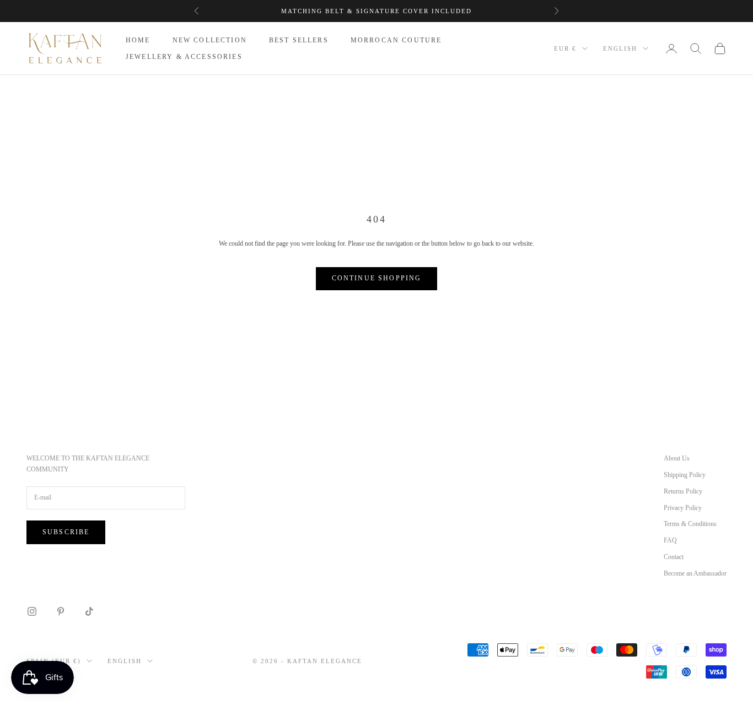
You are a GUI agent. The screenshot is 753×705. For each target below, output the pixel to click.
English (620, 48)
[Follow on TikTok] (89, 611)
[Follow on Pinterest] (60, 611)
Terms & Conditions (690, 524)
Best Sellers (299, 40)
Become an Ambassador (695, 573)
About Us (677, 458)
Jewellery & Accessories (184, 57)
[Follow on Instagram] (31, 611)
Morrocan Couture (396, 40)
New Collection (210, 40)
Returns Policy (683, 491)
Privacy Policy (683, 508)
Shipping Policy (685, 475)
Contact (674, 557)
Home (138, 40)
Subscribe (65, 532)
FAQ (670, 540)
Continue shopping (377, 278)
